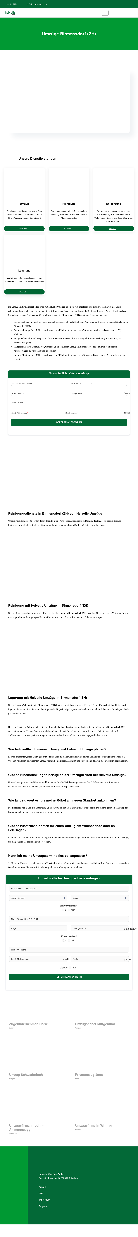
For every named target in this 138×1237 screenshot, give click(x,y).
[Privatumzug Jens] (102, 1056)
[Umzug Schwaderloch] (36, 1056)
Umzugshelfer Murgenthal (95, 1023)
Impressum (44, 1200)
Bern (77, 1079)
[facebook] (121, 4)
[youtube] (134, 4)
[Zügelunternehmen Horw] (36, 1006)
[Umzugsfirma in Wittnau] (102, 1107)
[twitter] (126, 4)
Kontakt (42, 1187)
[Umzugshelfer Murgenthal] (102, 1006)
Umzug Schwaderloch (26, 1074)
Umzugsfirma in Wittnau (93, 1125)
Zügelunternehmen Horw (28, 1023)
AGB (41, 1193)
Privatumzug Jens (89, 1074)
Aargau (78, 1028)
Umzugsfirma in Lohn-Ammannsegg (26, 1127)
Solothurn (13, 1134)
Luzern (11, 1028)
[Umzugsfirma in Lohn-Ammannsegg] (36, 1107)
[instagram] (130, 4)
